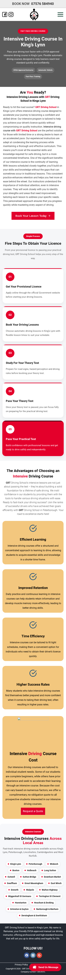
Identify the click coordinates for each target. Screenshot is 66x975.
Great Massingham (34, 883)
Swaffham (12, 883)
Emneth (14, 890)
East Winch (56, 883)
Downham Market (52, 877)
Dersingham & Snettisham (34, 915)
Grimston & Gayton (19, 909)
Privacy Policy (21, 964)
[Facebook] (4, 14)
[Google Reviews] (39, 955)
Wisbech (54, 864)
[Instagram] (11, 14)
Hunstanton (20, 902)
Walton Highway (50, 890)
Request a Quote (33, 811)
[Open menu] (61, 14)
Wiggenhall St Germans (19, 896)
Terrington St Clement (49, 896)
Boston (15, 870)
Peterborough (35, 864)
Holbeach (31, 870)
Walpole (30, 890)
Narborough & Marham (47, 909)
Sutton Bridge (29, 877)
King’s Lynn (15, 864)
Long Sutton (50, 870)
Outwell (11, 877)
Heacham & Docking (44, 902)
